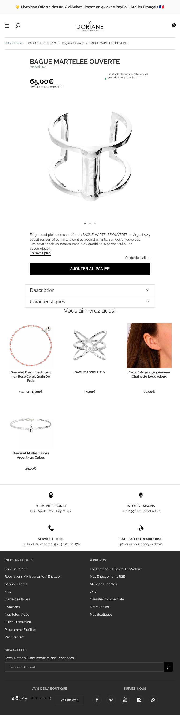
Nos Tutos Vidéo (17, 615)
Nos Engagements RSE (107, 577)
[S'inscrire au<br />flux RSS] (153, 699)
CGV (93, 592)
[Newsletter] (168, 667)
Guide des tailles (17, 599)
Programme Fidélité (20, 630)
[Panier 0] (174, 25)
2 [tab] (90, 223)
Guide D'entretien (18, 622)
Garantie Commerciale (107, 599)
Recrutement (15, 637)
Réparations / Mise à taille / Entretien (33, 577)
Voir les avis (69, 700)
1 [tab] (85, 223)
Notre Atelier (99, 607)
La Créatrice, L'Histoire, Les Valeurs (116, 569)
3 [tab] (94, 223)
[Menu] (7, 26)
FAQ (8, 592)
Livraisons (12, 607)
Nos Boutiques (101, 615)
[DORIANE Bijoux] (90, 26)
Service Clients (16, 584)
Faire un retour (16, 569)
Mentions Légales (103, 584)
